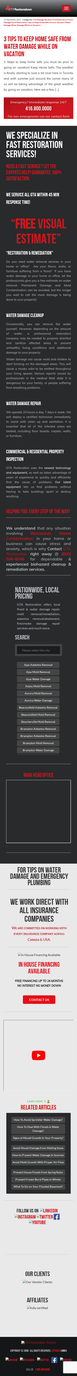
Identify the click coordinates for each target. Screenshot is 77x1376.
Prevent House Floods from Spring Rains (38, 1172)
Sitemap (56, 1350)
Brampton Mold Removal (38, 743)
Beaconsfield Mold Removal (38, 714)
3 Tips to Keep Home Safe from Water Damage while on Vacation (37, 46)
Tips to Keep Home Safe (38, 22)
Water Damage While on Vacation (26, 25)
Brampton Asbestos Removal (38, 728)
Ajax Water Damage (38, 679)
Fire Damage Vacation (42, 19)
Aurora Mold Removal (38, 693)
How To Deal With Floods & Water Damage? (38, 1128)
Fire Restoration (60, 19)
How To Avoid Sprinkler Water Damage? (38, 1119)
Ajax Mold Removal (38, 672)
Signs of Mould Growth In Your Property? (38, 1138)
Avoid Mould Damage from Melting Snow (38, 1148)
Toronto (52, 22)
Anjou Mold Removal (38, 686)
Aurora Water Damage (38, 700)
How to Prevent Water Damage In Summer (38, 1155)
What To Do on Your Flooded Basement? (38, 1186)
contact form (60, 116)
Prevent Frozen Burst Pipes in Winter (38, 1179)
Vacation (61, 22)
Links (64, 1350)
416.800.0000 (38, 108)
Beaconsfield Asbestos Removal (38, 707)
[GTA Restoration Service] (18, 6)
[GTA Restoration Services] (38, 1342)
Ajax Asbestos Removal (38, 664)
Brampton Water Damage (38, 750)
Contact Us (39, 999)
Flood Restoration (19, 22)
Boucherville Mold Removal (38, 721)
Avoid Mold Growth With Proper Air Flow (38, 1162)
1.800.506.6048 (42, 1369)
